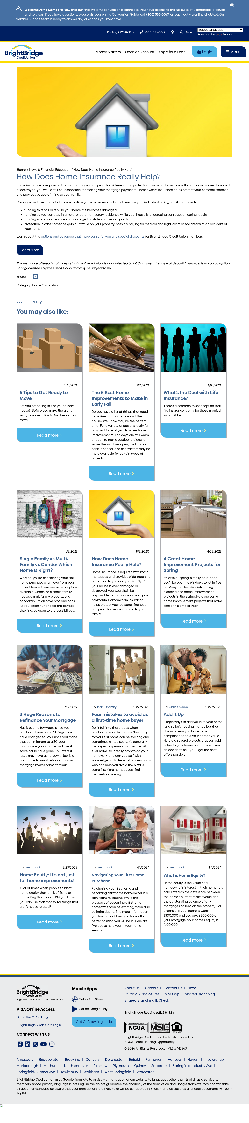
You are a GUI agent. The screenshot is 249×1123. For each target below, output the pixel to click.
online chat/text (206, 14)
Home (21, 170)
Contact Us (173, 988)
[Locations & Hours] (172, 32)
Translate (230, 34)
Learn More (29, 250)
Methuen (51, 1066)
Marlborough (27, 1066)
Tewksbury (69, 1072)
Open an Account (139, 52)
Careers (151, 988)
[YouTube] (43, 1044)
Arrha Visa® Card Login (34, 1017)
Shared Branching (200, 994)
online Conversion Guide (120, 14)
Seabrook (159, 1066)
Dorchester (114, 1059)
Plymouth (121, 1066)
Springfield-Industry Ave (192, 1066)
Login (207, 51)
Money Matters (108, 52)
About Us (131, 988)
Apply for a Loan (172, 52)
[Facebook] (20, 1044)
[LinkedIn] (27, 1044)
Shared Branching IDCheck (146, 1000)
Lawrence (215, 1059)
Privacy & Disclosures (142, 994)
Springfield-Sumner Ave (36, 1072)
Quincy (140, 1066)
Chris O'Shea (178, 707)
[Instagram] (51, 1044)
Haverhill (195, 1059)
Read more (48, 435)
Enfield (135, 1059)
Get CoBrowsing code (94, 1022)
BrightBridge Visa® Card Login (39, 1025)
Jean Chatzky (107, 707)
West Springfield (117, 1072)
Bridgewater (49, 1059)
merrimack (33, 867)
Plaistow (100, 1066)
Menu (235, 51)
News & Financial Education (49, 170)
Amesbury (25, 1059)
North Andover (76, 1066)
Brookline (72, 1059)
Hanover (175, 1059)
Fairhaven (154, 1059)
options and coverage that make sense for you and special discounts (92, 236)
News (192, 988)
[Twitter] (35, 1044)
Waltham (91, 1072)
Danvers (93, 1059)
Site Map (172, 994)
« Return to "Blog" (29, 302)
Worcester (145, 1072)
